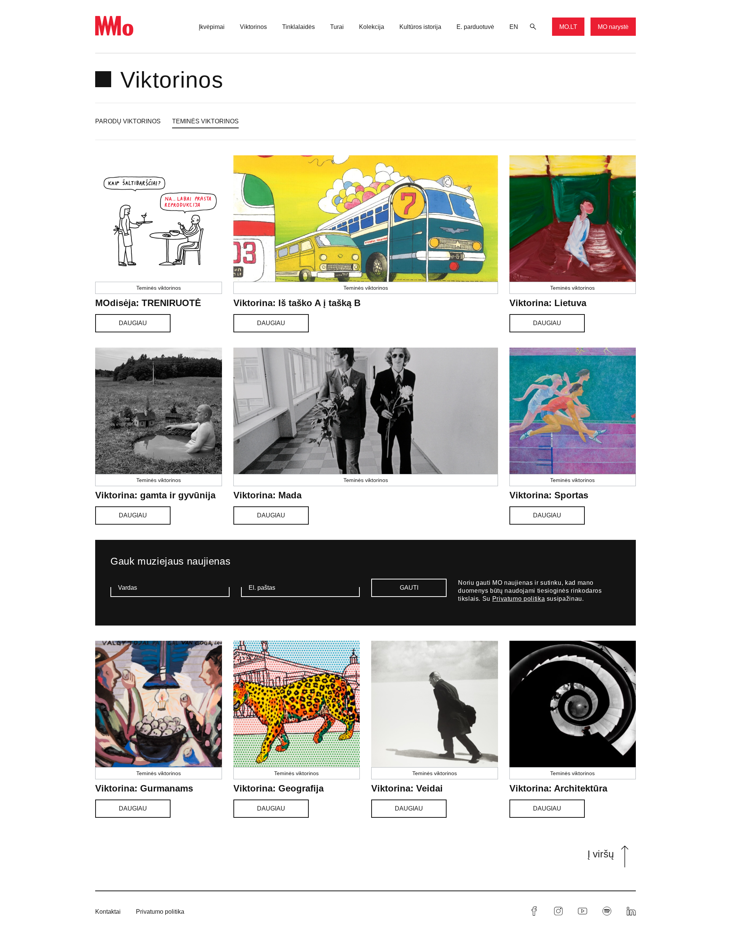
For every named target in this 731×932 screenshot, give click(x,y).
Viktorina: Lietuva (547, 303)
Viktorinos (253, 27)
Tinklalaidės (298, 27)
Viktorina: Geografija (278, 788)
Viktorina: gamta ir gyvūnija (155, 495)
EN (513, 27)
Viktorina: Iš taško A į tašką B (297, 303)
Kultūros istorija (420, 27)
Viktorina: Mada (267, 495)
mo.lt (568, 27)
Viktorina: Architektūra (558, 788)
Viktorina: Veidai (407, 788)
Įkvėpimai (212, 27)
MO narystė (613, 27)
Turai (337, 27)
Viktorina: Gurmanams (144, 788)
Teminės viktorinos (205, 121)
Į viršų (600, 854)
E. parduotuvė (475, 27)
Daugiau (133, 323)
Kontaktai (108, 911)
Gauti (409, 587)
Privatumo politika (518, 598)
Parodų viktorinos (128, 121)
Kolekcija (371, 27)
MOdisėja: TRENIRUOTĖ (148, 303)
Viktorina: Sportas (548, 495)
